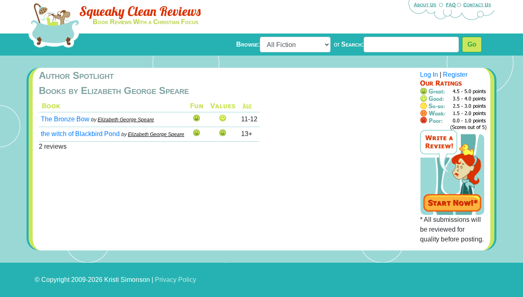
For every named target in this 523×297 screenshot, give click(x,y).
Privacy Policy (175, 279)
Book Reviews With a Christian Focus (145, 21)
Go (471, 44)
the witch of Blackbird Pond (80, 133)
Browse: (248, 44)
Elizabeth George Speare (126, 120)
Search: (352, 44)
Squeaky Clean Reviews (140, 11)
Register (455, 74)
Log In (429, 74)
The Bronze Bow (65, 119)
